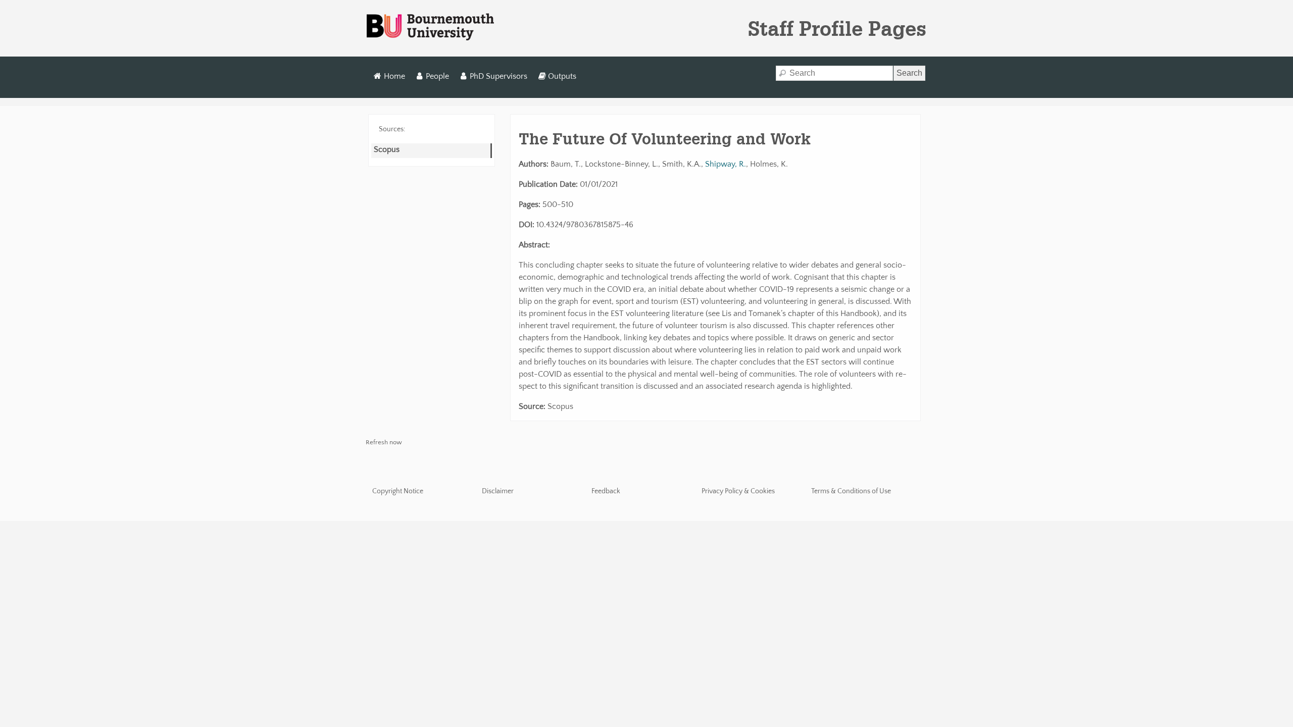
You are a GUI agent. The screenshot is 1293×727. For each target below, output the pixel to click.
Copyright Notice (397, 491)
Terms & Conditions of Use (851, 491)
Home (394, 76)
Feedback (605, 491)
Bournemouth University (430, 27)
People (437, 76)
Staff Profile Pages (837, 28)
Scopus (387, 149)
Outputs (562, 76)
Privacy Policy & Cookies (738, 491)
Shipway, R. (725, 164)
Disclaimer (498, 491)
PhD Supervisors (498, 76)
